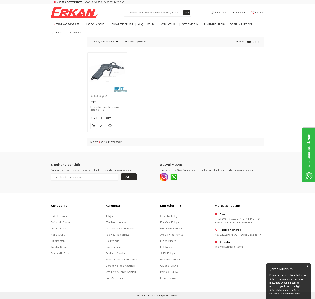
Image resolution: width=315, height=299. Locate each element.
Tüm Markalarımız (116, 222)
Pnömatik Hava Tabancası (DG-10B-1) (105, 109)
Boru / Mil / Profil (241, 24)
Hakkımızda (112, 240)
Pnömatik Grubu (122, 24)
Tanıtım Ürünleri (214, 24)
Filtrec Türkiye (168, 240)
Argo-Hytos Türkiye (171, 234)
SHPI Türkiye (167, 253)
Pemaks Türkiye (169, 271)
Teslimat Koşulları (116, 253)
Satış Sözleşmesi (116, 278)
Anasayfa (59, 32)
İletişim (110, 216)
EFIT (93, 102)
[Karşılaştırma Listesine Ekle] (102, 126)
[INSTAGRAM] (164, 177)
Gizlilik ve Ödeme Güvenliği (121, 259)
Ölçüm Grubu (146, 24)
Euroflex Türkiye (169, 222)
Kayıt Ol (129, 177)
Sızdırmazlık (190, 24)
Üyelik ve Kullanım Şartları (121, 271)
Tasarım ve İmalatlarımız (120, 228)
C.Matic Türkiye (169, 265)
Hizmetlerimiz (113, 247)
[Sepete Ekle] (93, 126)
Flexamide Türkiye (170, 259)
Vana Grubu (169, 24)
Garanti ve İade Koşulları (120, 265)
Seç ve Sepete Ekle (136, 41)
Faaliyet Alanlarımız (117, 234)
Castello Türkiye (169, 216)
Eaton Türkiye (168, 278)
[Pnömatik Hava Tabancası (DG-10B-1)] (107, 72)
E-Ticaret (146, 295)
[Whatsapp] (174, 177)
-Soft (138, 295)
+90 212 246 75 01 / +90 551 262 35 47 (238, 234)
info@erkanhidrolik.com (229, 246)
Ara (187, 12)
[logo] (74, 12)
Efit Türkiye (166, 247)
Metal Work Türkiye (171, 228)
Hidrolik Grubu (96, 24)
